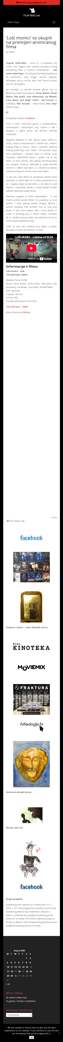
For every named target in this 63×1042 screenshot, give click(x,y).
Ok (31, 1037)
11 (12, 967)
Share (54, 517)
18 (12, 971)
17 (8, 971)
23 (31, 971)
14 (23, 967)
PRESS (12, 52)
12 (15, 967)
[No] (59, 1033)
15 (27, 967)
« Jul (8, 984)
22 (27, 971)
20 (19, 971)
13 (19, 967)
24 (8, 975)
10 (8, 967)
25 (12, 975)
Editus (26, 312)
